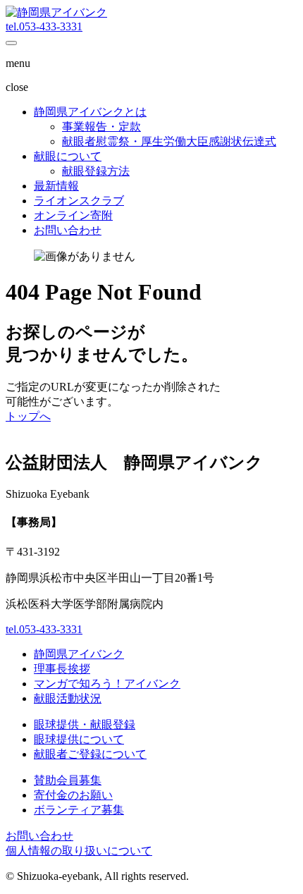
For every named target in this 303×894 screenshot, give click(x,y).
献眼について (67, 156)
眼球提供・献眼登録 (84, 724)
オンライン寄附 (73, 215)
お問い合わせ (67, 230)
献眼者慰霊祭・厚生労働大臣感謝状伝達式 (169, 141)
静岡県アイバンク (79, 654)
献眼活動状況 (67, 698)
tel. (44, 26)
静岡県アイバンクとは (90, 112)
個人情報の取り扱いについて (79, 851)
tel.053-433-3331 (44, 629)
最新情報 (56, 186)
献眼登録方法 (96, 171)
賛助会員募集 (67, 780)
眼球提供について (79, 739)
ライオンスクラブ (79, 201)
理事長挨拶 (62, 669)
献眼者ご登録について (90, 754)
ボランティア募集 (79, 810)
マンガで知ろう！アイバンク (107, 684)
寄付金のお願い (73, 795)
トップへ (28, 416)
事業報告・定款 (101, 127)
